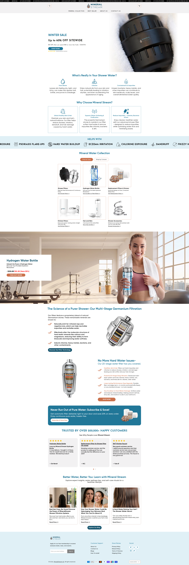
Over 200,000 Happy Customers (69, 1)
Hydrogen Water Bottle (58, 443)
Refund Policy (116, 548)
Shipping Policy (116, 553)
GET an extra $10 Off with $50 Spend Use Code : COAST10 (46, 1)
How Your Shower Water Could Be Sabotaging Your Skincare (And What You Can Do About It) (94, 511)
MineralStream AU (59, 561)
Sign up (71, 551)
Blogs (92, 551)
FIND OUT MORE (16, 275)
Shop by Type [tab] (86, 159)
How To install (95, 553)
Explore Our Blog (94, 527)
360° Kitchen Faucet (120, 443)
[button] (49, 5)
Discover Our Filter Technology (60, 350)
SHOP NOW (55, 48)
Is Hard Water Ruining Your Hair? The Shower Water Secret (125, 510)
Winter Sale (14, 1)
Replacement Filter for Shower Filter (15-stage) (93, 444)
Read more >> (53, 522)
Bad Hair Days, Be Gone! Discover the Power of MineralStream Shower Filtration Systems (62, 511)
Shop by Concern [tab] (101, 159)
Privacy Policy (116, 546)
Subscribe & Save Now (59, 420)
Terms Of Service (117, 551)
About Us (93, 546)
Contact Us (94, 548)
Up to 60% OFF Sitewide (25, 1)
